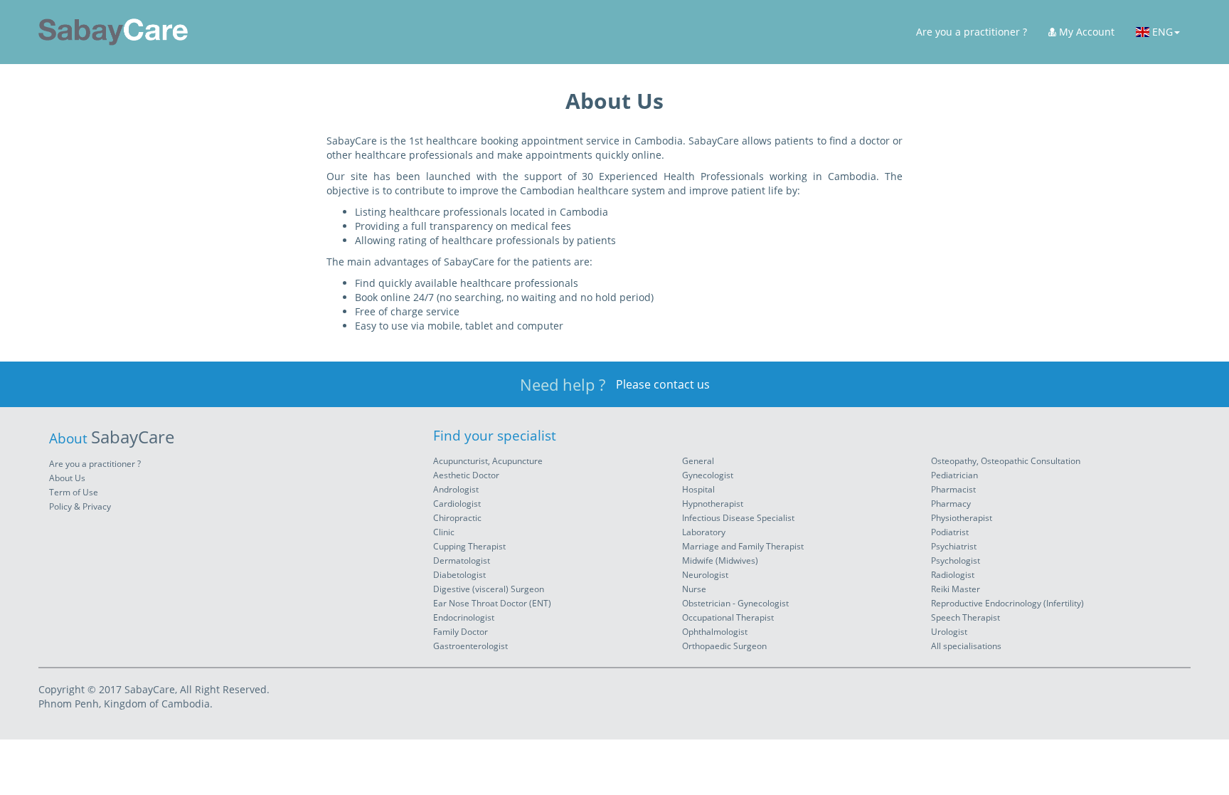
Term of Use (73, 492)
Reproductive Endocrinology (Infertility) (1007, 603)
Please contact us (663, 384)
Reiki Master (955, 589)
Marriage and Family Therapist (743, 546)
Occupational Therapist (728, 617)
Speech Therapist (965, 617)
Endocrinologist (463, 617)
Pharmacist (953, 489)
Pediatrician (954, 475)
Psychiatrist (954, 546)
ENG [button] (1161, 31)
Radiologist (952, 575)
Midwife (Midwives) (720, 560)
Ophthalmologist (714, 632)
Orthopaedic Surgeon (724, 646)
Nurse (694, 589)
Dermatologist (461, 560)
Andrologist (456, 489)
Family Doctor (460, 632)
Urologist (949, 632)
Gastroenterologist (470, 646)
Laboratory (703, 532)
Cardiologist (457, 503)
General (698, 461)
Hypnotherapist (712, 503)
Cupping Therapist (469, 546)
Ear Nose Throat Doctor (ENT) (492, 603)
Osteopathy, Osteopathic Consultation (1005, 461)
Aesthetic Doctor (466, 475)
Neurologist (705, 575)
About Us (67, 478)
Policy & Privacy (80, 506)
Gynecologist (707, 475)
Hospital (698, 489)
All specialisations (966, 646)
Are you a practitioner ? (971, 31)
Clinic (443, 532)
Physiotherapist (961, 518)
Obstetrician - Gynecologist (735, 603)
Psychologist (955, 560)
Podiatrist (950, 532)
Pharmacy (951, 503)
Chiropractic (457, 518)
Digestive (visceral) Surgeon (488, 589)
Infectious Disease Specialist (738, 518)
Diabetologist (459, 575)
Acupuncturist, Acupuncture (488, 461)
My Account (1085, 31)
